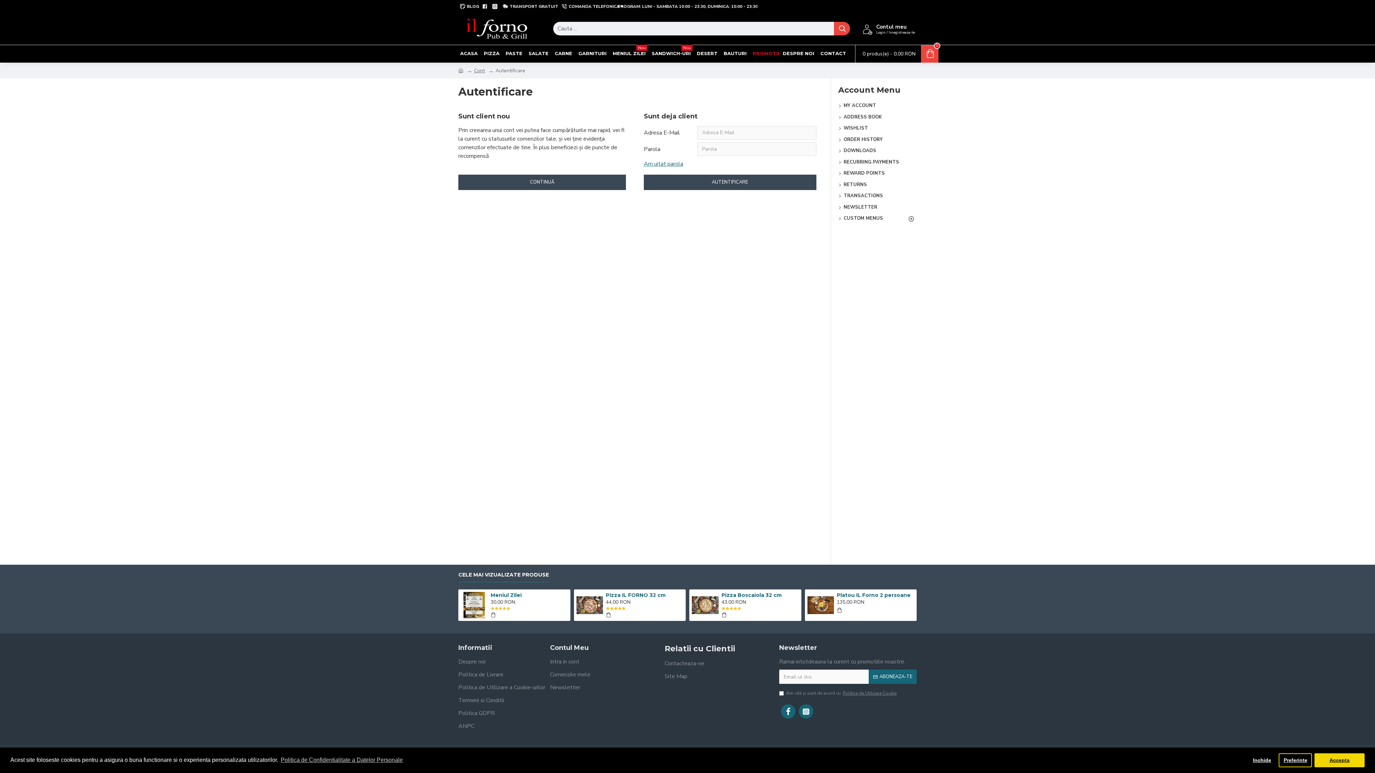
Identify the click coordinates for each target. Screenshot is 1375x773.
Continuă (542, 182)
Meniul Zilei (506, 595)
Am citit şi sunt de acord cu (841, 693)
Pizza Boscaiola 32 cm (752, 595)
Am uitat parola (663, 164)
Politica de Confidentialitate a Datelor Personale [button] (342, 760)
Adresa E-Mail (662, 133)
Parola (652, 149)
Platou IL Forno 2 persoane (874, 595)
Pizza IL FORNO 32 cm (636, 595)
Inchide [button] (1262, 760)
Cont (479, 70)
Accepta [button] (1340, 760)
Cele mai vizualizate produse (503, 575)
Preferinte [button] (1295, 760)
